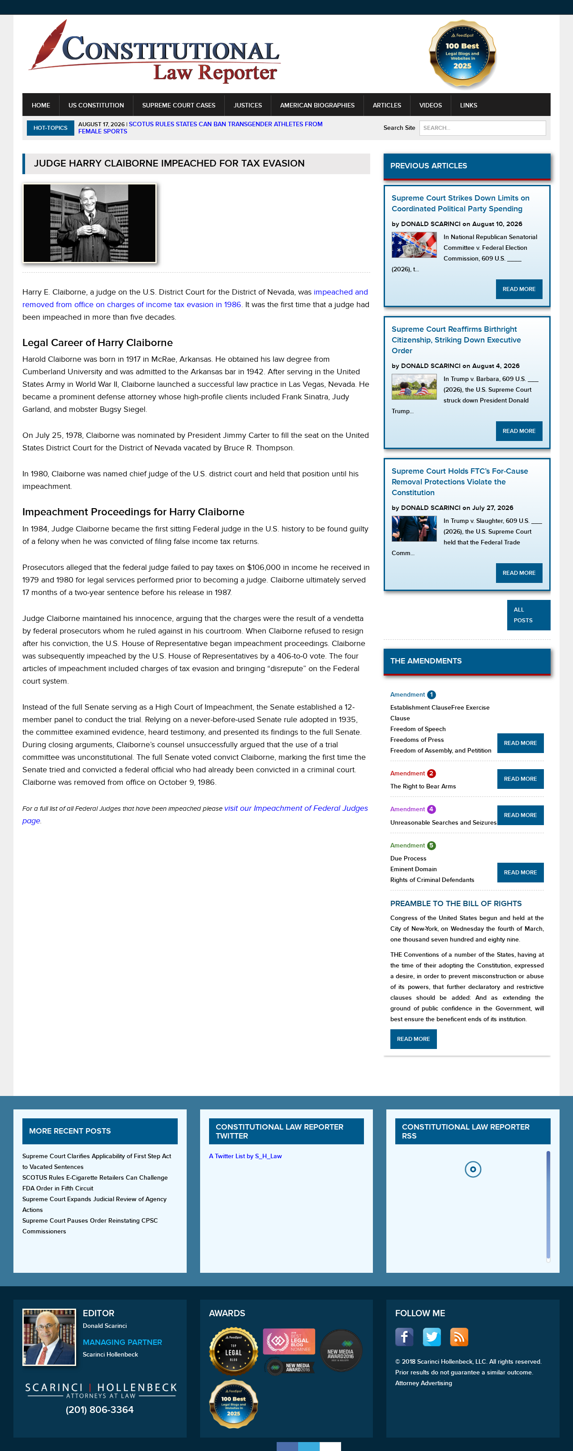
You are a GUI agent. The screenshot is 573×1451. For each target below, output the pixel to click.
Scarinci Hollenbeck (110, 1354)
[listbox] (472, 1209)
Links (468, 105)
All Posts (523, 615)
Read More (519, 289)
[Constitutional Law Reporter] (154, 54)
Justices (248, 105)
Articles (387, 105)
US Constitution (96, 105)
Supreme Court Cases (178, 105)
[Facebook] (287, 1446)
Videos (430, 105)
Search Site (399, 128)
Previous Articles (428, 166)
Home (41, 105)
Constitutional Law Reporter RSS (466, 1131)
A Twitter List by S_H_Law (245, 1156)
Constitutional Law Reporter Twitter (279, 1131)
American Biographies (317, 105)
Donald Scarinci (105, 1326)
